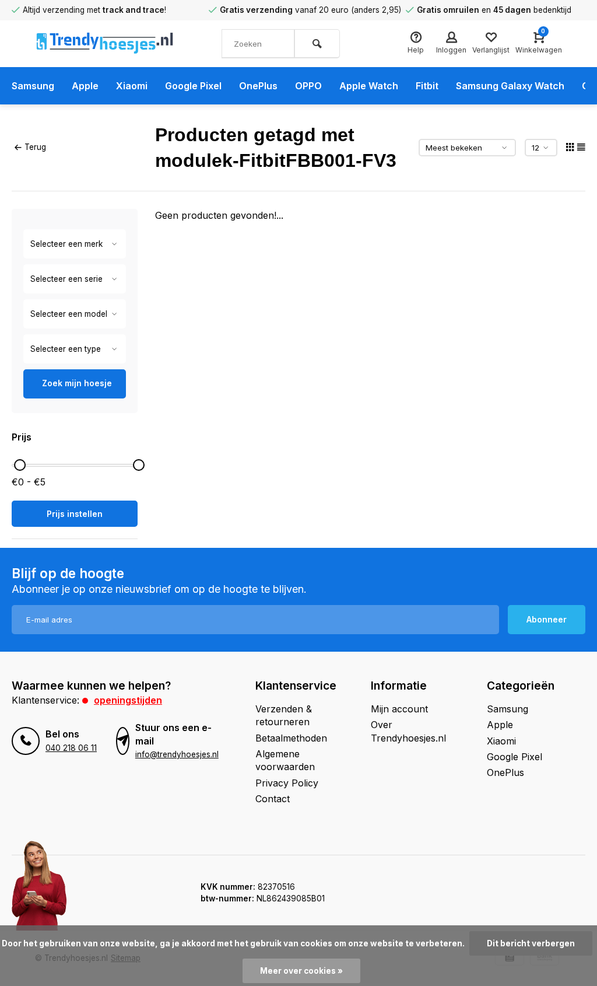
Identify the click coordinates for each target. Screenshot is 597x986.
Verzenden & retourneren (283, 715)
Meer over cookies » (301, 970)
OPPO (308, 86)
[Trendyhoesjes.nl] (105, 43)
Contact (272, 799)
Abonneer (546, 619)
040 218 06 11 (71, 748)
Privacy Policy (286, 783)
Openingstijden (128, 700)
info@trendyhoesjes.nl (177, 754)
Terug (35, 147)
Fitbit (427, 86)
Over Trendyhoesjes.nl (408, 731)
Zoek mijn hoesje (77, 383)
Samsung (33, 86)
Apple (85, 86)
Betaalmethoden (291, 738)
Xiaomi (132, 86)
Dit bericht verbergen (531, 943)
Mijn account (399, 709)
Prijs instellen (75, 514)
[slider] (20, 465)
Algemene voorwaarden (285, 760)
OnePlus (258, 86)
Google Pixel (193, 86)
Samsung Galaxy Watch (510, 86)
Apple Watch (368, 86)
